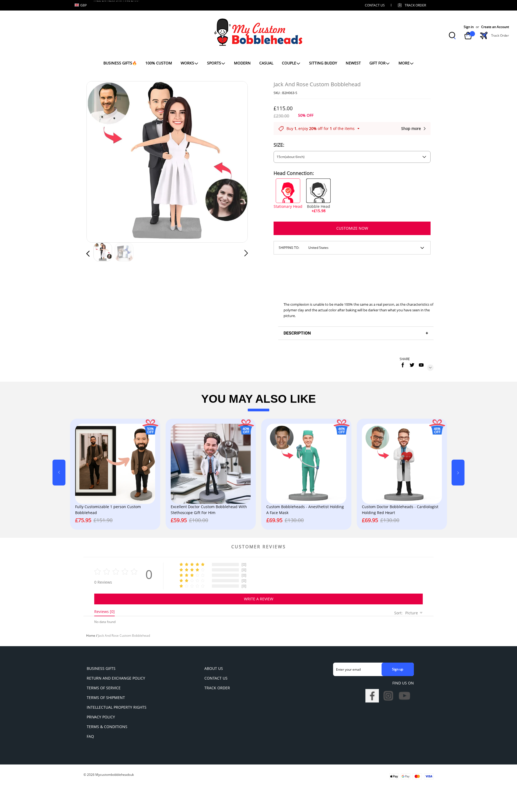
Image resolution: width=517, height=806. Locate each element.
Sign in (469, 27)
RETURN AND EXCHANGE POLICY (116, 678)
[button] (99, 161)
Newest (353, 63)
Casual (266, 63)
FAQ (90, 736)
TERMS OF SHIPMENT (106, 697)
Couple (289, 63)
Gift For (377, 63)
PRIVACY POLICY (101, 716)
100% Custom (158, 63)
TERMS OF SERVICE (104, 687)
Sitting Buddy (323, 63)
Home (90, 635)
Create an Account (495, 27)
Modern (242, 63)
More (404, 63)
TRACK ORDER (217, 687)
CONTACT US (375, 5)
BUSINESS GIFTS (101, 668)
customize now (352, 228)
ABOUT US (213, 668)
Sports (214, 63)
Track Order (415, 5)
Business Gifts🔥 (120, 63)
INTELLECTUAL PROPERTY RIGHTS (116, 707)
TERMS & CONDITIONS (107, 726)
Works (187, 63)
